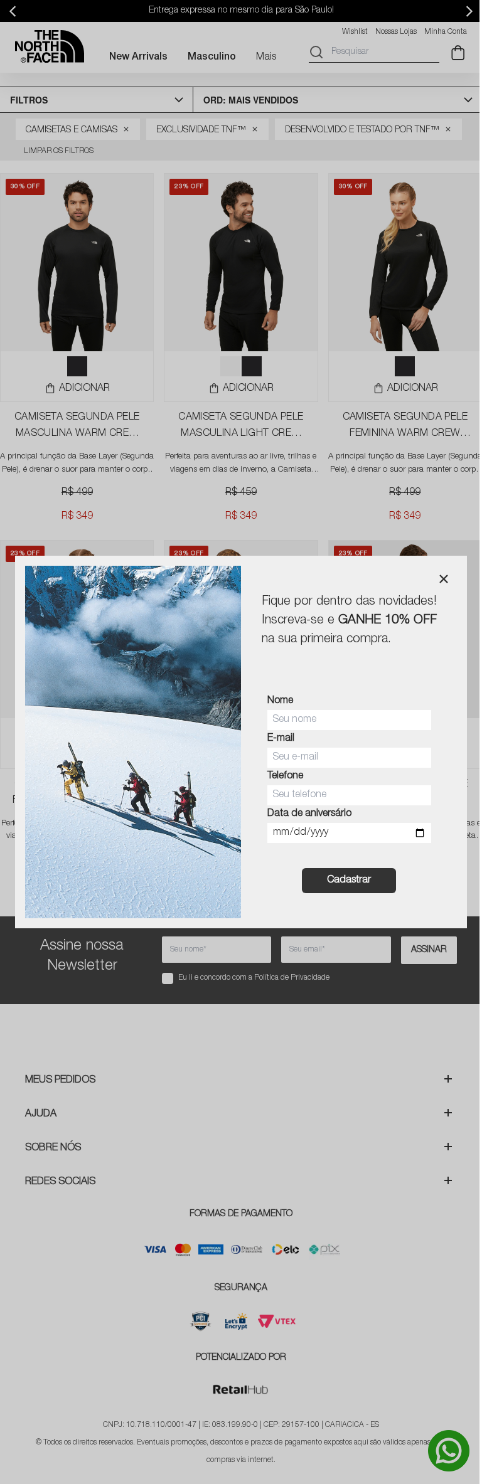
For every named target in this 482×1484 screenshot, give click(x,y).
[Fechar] (444, 579)
